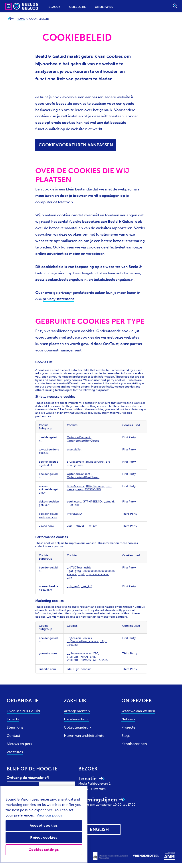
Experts (13, 719)
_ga (69, 577)
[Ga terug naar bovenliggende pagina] (10, 19)
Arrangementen (77, 711)
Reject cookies (43, 837)
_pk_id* (86, 586)
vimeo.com (46, 525)
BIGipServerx (76, 461)
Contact (13, 735)
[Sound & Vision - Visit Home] (13, 6)
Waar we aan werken (138, 711)
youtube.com (48, 653)
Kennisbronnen (134, 744)
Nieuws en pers (19, 744)
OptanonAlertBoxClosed (83, 440)
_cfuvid (109, 501)
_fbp (103, 641)
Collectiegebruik (77, 727)
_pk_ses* (73, 586)
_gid (81, 574)
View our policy (49, 815)
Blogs (125, 735)
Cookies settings (44, 849)
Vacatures (15, 752)
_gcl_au (72, 644)
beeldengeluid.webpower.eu (48, 515)
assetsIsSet (74, 449)
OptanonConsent (79, 437)
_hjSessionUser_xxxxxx (83, 641)
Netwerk (128, 719)
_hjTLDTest (75, 567)
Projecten (129, 727)
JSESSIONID (93, 489)
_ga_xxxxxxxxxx (97, 574)
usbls (88, 567)
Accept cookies (44, 825)
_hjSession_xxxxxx (80, 638)
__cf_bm (73, 504)
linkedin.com (47, 669)
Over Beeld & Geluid (23, 711)
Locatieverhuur (76, 719)
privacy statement (58, 299)
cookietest (74, 501)
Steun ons (15, 727)
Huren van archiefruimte (84, 735)
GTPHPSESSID (93, 501)
